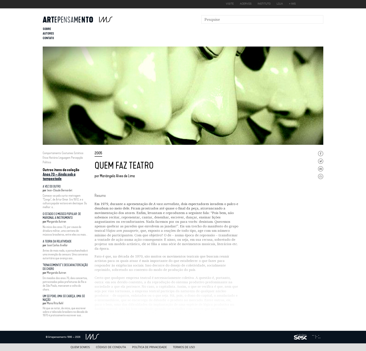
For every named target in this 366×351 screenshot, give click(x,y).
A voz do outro (52, 186)
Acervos (245, 3)
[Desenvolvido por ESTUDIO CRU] (316, 337)
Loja (280, 3)
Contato (48, 38)
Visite (230, 3)
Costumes (67, 153)
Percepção (77, 157)
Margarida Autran (56, 221)
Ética (45, 157)
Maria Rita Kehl (55, 303)
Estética (78, 153)
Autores (48, 33)
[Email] (320, 168)
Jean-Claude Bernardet (59, 190)
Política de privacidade (149, 347)
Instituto (264, 3)
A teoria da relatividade (57, 241)
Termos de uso (184, 347)
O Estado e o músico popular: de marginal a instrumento (62, 216)
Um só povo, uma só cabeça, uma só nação (64, 297)
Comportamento (52, 153)
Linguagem (64, 157)
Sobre (47, 29)
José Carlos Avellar (57, 245)
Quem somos (80, 347)
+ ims (292, 3)
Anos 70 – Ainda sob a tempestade (59, 176)
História (53, 157)
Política (47, 162)
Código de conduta (111, 347)
